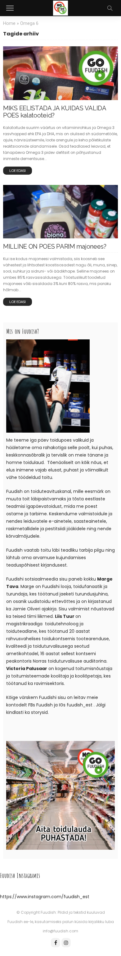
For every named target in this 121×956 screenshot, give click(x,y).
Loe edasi (17, 170)
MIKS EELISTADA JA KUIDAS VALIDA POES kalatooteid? (54, 111)
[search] (110, 8)
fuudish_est (79, 705)
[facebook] (55, 942)
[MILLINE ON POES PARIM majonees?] (60, 212)
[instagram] (66, 942)
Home (9, 23)
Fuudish (44, 705)
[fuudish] (60, 7)
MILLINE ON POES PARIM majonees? (54, 246)
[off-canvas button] (10, 8)
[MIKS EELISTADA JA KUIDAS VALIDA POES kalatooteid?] (60, 73)
